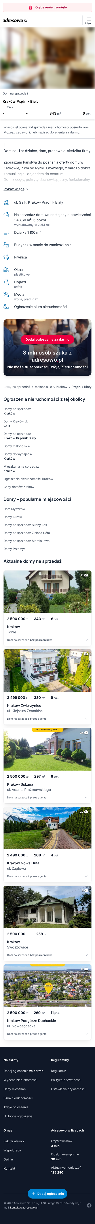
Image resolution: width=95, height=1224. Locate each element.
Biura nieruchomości (18, 1098)
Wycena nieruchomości (20, 1080)
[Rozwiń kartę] (86, 640)
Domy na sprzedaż (16, 387)
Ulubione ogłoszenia (18, 1116)
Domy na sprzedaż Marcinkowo (26, 541)
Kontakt (9, 1168)
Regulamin (58, 1071)
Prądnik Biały (81, 387)
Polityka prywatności (66, 1080)
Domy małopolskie (17, 446)
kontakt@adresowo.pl (24, 1207)
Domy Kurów (13, 517)
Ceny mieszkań (15, 1089)
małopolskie (43, 387)
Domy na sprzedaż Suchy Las (25, 525)
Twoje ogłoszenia (16, 1107)
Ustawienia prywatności (68, 1089)
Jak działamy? (14, 1141)
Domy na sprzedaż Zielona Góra (27, 533)
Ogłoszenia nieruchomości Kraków (28, 479)
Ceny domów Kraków (19, 487)
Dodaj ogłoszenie (24, 1071)
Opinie (8, 1159)
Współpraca (12, 1150)
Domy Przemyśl (15, 549)
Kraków (61, 387)
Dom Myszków (14, 509)
